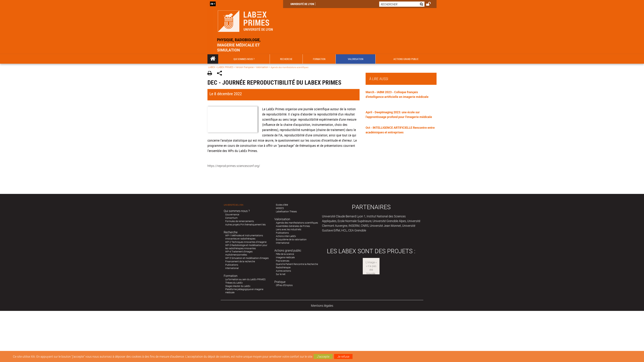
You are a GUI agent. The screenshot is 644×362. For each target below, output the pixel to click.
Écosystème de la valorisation (291, 239)
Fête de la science (285, 254)
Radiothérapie (283, 267)
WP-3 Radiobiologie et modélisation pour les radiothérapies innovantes (246, 247)
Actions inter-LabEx (286, 236)
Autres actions (283, 270)
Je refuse (343, 356)
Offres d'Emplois (284, 285)
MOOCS (280, 208)
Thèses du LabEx (234, 282)
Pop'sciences (282, 260)
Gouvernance (232, 214)
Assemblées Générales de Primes (293, 226)
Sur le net (280, 274)
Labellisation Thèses (286, 211)
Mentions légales (322, 306)
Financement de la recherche (240, 261)
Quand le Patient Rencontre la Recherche (297, 264)
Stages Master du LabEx (237, 286)
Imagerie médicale (285, 257)
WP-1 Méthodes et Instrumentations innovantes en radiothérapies (244, 237)
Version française (244, 67)
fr (212, 4)
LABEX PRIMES (225, 67)
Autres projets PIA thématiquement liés (245, 224)
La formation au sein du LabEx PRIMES (245, 279)
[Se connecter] (431, 4)
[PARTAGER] (220, 73)
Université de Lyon (302, 4)
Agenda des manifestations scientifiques (297, 222)
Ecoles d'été (282, 204)
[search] (401, 4)
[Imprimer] (210, 73)
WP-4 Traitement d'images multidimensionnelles (239, 253)
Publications (231, 264)
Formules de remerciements (239, 221)
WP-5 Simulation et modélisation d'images (247, 258)
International (232, 268)
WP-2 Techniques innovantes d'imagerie (245, 242)
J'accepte (323, 356)
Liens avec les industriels (288, 229)
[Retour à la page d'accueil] (245, 20)
